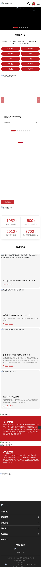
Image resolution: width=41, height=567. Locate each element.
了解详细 (31, 122)
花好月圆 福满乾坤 (11, 397)
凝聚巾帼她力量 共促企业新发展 (16, 355)
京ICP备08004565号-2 (20, 560)
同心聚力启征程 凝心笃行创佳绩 (16, 315)
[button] (15, 27)
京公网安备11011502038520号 (27, 564)
